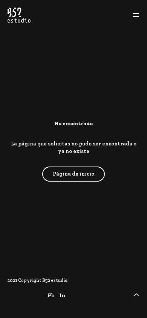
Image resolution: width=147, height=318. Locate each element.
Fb (51, 295)
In (62, 295)
